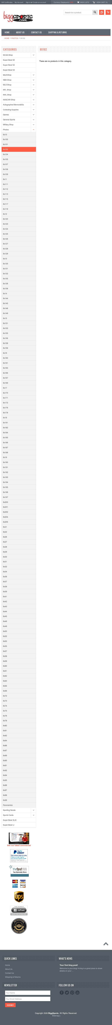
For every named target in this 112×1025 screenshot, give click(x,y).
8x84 (5, 740)
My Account (19, 2)
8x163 (5, 368)
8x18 (5, 417)
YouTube (77, 993)
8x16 (5, 353)
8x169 (5, 383)
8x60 (5, 666)
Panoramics (8, 805)
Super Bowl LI (8, 825)
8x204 (5, 517)
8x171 (5, 397)
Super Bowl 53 (9, 70)
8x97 (5, 790)
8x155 (5, 333)
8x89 (5, 755)
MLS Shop (7, 84)
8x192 (5, 472)
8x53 (5, 641)
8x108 (5, 169)
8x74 (5, 705)
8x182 (5, 427)
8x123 (5, 224)
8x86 (5, 745)
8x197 (5, 497)
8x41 (5, 596)
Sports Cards (8, 815)
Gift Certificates (7, 2)
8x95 (5, 780)
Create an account (39, 2)
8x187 (5, 447)
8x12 (5, 214)
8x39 (5, 591)
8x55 (5, 646)
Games (6, 114)
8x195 (5, 487)
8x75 (5, 710)
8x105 (5, 159)
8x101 (5, 144)
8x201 (5, 507)
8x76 (5, 715)
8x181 (5, 422)
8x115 (5, 199)
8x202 (5, 512)
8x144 (5, 298)
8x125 (5, 234)
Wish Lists (84, 2)
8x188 (5, 452)
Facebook (62, 993)
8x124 (5, 229)
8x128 (5, 248)
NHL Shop (7, 94)
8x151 (5, 323)
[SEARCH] (95, 12)
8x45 (5, 616)
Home (6, 38)
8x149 (5, 313)
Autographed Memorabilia (13, 104)
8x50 (5, 631)
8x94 (5, 775)
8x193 (5, 477)
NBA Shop (7, 80)
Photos (14, 38)
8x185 (5, 437)
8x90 (5, 760)
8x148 (5, 308)
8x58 (5, 656)
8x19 (5, 457)
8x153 (5, 328)
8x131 (5, 268)
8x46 (5, 621)
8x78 (5, 720)
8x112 (5, 189)
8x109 (5, 174)
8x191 (5, 467)
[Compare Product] (101, 12)
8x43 (5, 606)
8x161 (5, 363)
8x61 (5, 671)
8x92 (5, 770)
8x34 (5, 571)
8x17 (5, 387)
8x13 (5, 258)
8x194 (5, 482)
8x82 (5, 735)
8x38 (5, 586)
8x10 (5, 134)
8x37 (5, 581)
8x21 (5, 527)
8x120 (5, 219)
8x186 (5, 442)
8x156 (5, 338)
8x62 (5, 676)
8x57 (5, 651)
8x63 (5, 681)
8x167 (5, 378)
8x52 (5, 636)
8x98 (5, 795)
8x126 (5, 238)
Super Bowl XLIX (9, 820)
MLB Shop (7, 75)
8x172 (5, 402)
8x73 (5, 700)
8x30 (5, 556)
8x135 (5, 278)
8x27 (5, 541)
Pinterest (72, 993)
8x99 (5, 800)
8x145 (5, 303)
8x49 (5, 626)
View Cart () (102, 2)
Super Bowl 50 (9, 60)
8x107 (5, 164)
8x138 (5, 288)
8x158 (5, 343)
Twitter (67, 993)
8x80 (5, 725)
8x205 (5, 522)
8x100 (5, 139)
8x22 (5, 532)
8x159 (5, 348)
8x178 (5, 412)
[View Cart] (108, 12)
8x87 (5, 750)
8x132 (5, 273)
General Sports (9, 119)
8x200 (5, 502)
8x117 (5, 204)
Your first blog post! (69, 965)
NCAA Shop (8, 55)
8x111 (5, 184)
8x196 (5, 492)
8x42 (5, 601)
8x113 (5, 194)
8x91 (5, 765)
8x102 (5, 149)
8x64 (5, 686)
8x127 (5, 243)
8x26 (5, 537)
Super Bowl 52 (9, 65)
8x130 (5, 263)
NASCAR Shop (9, 99)
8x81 (5, 730)
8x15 (5, 318)
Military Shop (8, 124)
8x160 (5, 358)
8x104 (5, 154)
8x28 (5, 546)
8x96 (5, 785)
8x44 (5, 611)
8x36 (5, 576)
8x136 (5, 283)
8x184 (5, 432)
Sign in (28, 2)
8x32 (5, 566)
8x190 (5, 462)
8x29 (5, 551)
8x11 (5, 179)
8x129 (5, 253)
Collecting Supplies (11, 109)
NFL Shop (7, 89)
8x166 (5, 373)
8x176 (5, 407)
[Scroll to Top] (106, 944)
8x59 (5, 661)
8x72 (5, 695)
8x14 (5, 293)
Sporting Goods (9, 810)
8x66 (5, 690)
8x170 (5, 392)
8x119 (5, 209)
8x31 (5, 561)
